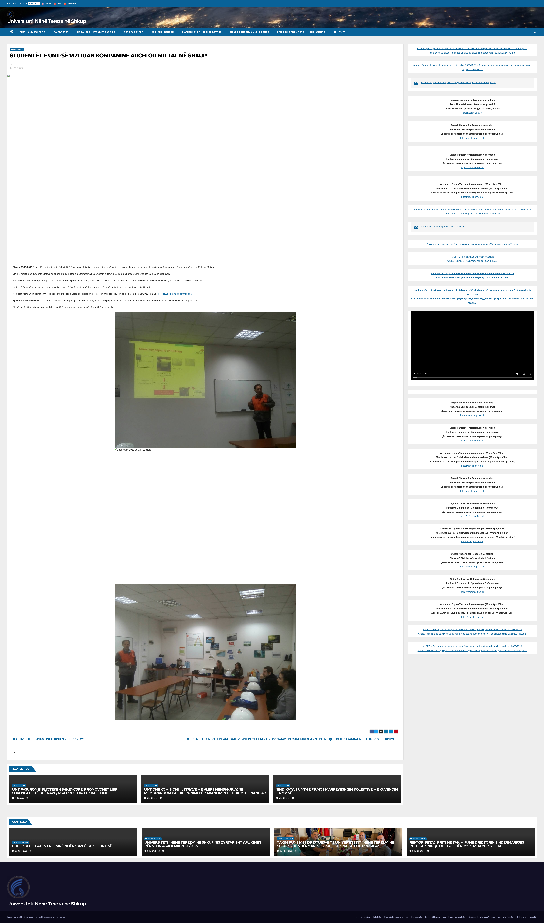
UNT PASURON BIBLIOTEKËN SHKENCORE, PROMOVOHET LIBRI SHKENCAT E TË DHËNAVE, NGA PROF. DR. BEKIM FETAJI (65, 791)
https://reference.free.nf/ (472, 167)
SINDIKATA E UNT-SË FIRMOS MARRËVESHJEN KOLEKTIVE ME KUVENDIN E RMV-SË (337, 791)
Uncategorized (17, 49)
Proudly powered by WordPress (20, 917)
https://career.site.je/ (472, 113)
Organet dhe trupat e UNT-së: (96, 32)
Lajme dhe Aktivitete (290, 32)
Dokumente (318, 32)
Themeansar (60, 917)
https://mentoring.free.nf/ (472, 138)
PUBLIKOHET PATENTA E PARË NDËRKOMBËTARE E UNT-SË (62, 846)
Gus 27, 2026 (21, 851)
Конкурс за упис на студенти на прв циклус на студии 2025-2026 (472, 278)
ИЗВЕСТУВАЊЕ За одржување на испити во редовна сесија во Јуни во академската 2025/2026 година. (472, 634)
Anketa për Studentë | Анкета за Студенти (442, 227)
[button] (535, 32)
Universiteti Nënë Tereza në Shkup (46, 21)
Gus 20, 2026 (418, 851)
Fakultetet (61, 32)
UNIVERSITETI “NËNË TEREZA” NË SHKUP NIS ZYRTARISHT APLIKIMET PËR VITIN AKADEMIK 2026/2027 (202, 844)
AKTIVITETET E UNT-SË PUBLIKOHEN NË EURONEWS (50, 739)
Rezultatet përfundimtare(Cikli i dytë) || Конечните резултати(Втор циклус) (458, 82)
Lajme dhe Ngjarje (20, 842)
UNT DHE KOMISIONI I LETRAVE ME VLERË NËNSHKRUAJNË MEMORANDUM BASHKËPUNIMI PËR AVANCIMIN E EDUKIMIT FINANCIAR (205, 791)
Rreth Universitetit (33, 32)
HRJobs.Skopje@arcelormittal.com (174, 294)
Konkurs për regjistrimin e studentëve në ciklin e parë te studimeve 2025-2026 (472, 273)
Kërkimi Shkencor (163, 32)
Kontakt (339, 32)
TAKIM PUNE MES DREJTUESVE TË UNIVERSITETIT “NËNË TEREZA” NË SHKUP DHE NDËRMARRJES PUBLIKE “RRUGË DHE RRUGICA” (335, 844)
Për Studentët (134, 32)
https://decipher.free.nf (472, 197)
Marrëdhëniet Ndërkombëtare (202, 32)
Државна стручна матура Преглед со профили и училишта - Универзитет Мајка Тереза (472, 244)
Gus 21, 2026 (286, 851)
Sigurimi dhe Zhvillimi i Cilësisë (249, 32)
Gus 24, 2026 (153, 851)
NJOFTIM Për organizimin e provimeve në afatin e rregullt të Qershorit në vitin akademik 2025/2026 (472, 629)
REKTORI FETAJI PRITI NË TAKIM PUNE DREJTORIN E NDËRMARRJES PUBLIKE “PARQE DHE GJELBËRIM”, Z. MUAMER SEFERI (466, 844)
